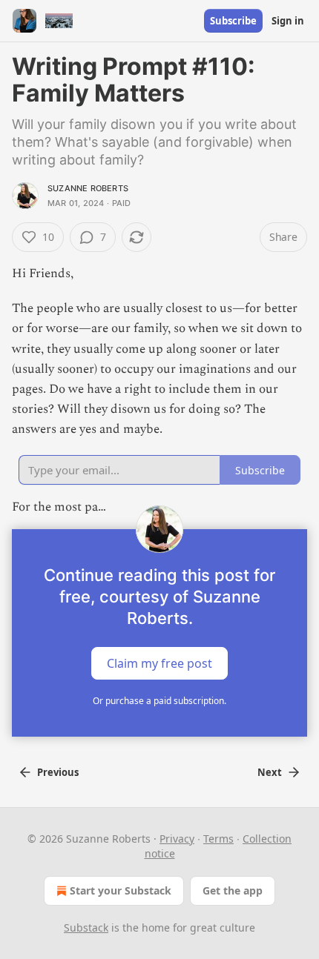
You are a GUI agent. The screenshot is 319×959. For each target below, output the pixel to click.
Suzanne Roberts (87, 188)
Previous (58, 772)
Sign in (288, 20)
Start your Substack (120, 890)
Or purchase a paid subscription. (159, 700)
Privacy (177, 839)
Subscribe (233, 20)
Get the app (233, 890)
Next (269, 772)
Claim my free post (159, 662)
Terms (218, 839)
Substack (86, 927)
